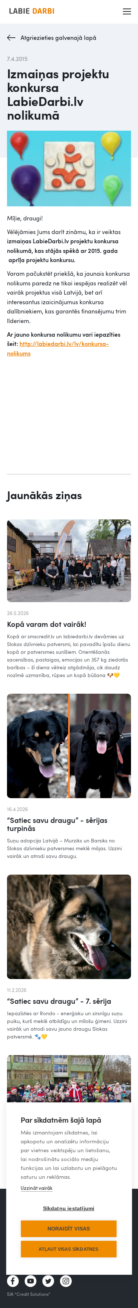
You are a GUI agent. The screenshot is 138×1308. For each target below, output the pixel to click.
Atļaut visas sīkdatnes (68, 1249)
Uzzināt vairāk (36, 1188)
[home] (31, 11)
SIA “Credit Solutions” (28, 1294)
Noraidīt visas (68, 1229)
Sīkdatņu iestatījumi (69, 1208)
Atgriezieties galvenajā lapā (58, 38)
